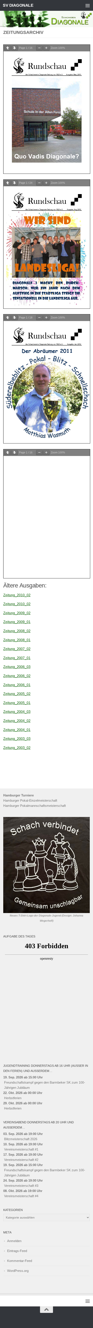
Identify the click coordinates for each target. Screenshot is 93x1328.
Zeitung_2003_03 (16, 739)
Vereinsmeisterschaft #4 (21, 1196)
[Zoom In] (46, 48)
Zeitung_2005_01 (16, 703)
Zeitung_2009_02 (16, 613)
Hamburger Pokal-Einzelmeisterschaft (30, 800)
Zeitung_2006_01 (16, 685)
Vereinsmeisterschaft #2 (21, 1160)
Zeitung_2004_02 (16, 721)
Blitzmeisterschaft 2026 (20, 1139)
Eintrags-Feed (17, 1251)
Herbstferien (12, 1098)
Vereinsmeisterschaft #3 (21, 1185)
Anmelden (14, 1241)
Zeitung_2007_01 (16, 658)
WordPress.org (18, 1271)
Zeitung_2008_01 (16, 640)
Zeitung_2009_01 (16, 622)
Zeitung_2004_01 (16, 730)
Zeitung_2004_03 (16, 712)
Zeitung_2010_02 (16, 595)
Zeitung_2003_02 (16, 748)
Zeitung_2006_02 (16, 676)
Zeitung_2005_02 (16, 694)
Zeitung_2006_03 (16, 667)
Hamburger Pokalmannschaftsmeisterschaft (34, 805)
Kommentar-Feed (19, 1261)
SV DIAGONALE (18, 5)
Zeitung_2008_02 (16, 631)
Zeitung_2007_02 (16, 649)
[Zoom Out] (39, 48)
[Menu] (87, 5)
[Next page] (14, 48)
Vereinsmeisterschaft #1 (21, 1149)
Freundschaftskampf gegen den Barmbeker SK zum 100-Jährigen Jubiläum (44, 1085)
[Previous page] (7, 48)
